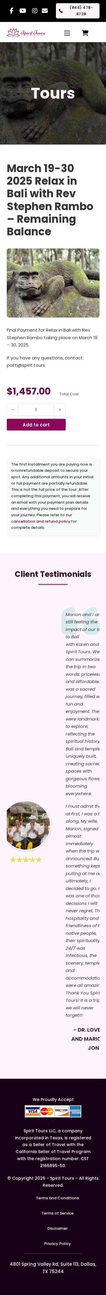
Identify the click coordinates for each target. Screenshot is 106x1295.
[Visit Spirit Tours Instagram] (34, 10)
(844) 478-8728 (81, 11)
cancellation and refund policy (40, 521)
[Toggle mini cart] (85, 33)
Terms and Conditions (57, 1198)
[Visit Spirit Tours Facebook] (11, 10)
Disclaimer (57, 1228)
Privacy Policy (57, 1243)
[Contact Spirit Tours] (44, 10)
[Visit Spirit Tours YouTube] (22, 10)
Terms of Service (58, 1213)
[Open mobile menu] (67, 33)
